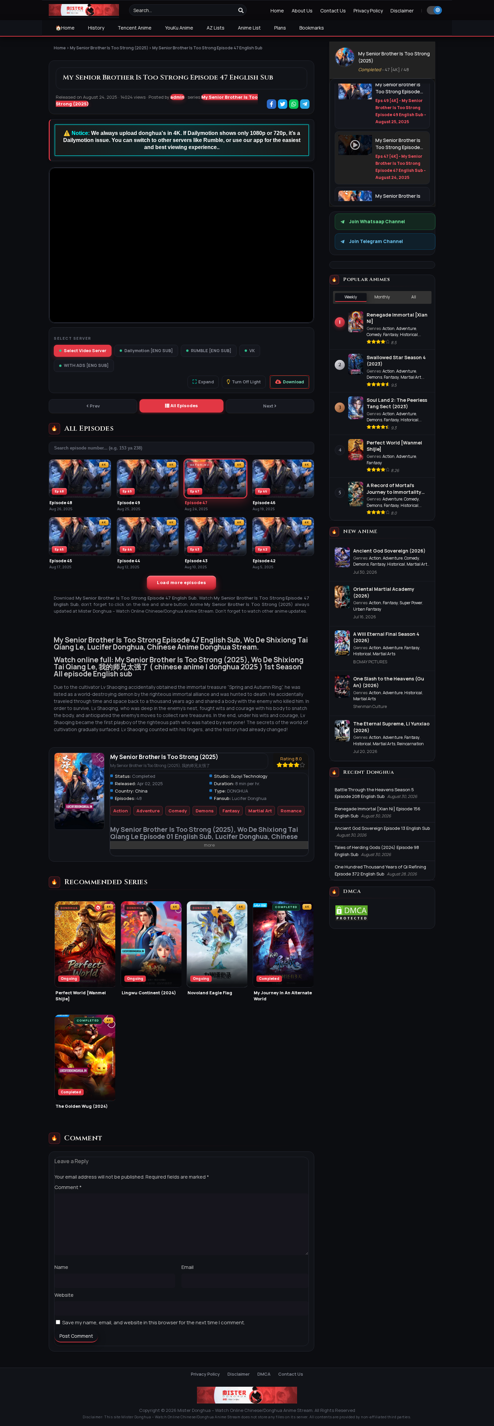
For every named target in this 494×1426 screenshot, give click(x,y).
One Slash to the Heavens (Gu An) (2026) (388, 681)
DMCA (264, 1374)
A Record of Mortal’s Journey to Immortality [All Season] (394, 488)
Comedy (177, 811)
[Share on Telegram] (305, 104)
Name (61, 1267)
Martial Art (260, 811)
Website (64, 1294)
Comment (68, 1187)
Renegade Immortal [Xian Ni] (397, 318)
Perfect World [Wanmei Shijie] (394, 446)
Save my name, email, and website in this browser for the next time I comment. (153, 1322)
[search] (241, 10)
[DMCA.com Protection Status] (351, 920)
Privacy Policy (368, 10)
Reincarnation (410, 744)
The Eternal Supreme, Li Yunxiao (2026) (391, 726)
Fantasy (231, 811)
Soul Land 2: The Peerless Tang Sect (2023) (397, 403)
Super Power (411, 603)
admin (177, 97)
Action (120, 811)
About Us (302, 10)
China (141, 791)
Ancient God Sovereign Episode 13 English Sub (382, 828)
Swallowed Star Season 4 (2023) (396, 360)
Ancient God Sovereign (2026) (389, 551)
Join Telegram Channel (376, 241)
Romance (291, 811)
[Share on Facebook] (272, 104)
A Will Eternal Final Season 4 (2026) (386, 637)
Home (277, 10)
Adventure (148, 811)
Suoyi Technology (249, 776)
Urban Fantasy (367, 609)
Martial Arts (384, 654)
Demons (205, 811)
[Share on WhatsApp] (294, 104)
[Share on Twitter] (283, 104)
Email (187, 1267)
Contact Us (333, 10)
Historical (409, 334)
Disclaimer (402, 10)
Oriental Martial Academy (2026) (383, 592)
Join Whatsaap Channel (377, 222)
